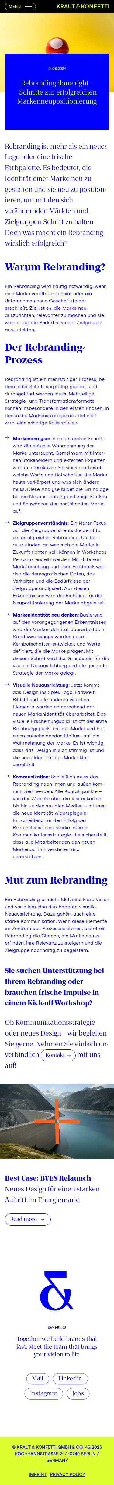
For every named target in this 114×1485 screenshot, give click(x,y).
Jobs (78, 1394)
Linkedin (70, 1379)
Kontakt (55, 1055)
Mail (37, 1379)
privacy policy (67, 1474)
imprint (38, 1474)
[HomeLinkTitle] (83, 6)
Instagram (43, 1394)
